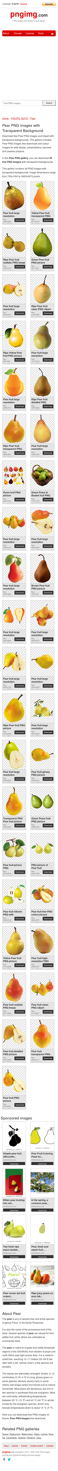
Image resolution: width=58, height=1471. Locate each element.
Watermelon (27, 1434)
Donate (18, 33)
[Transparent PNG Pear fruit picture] (14, 801)
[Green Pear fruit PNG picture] (42, 242)
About (6, 33)
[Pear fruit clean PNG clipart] (42, 987)
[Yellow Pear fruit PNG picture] (14, 941)
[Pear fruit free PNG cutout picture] (42, 894)
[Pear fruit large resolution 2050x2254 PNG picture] (42, 522)
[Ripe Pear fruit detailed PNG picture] (42, 382)
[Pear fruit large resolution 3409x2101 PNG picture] (14, 522)
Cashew (21, 1437)
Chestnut (31, 1437)
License (30, 33)
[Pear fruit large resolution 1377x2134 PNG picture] (42, 336)
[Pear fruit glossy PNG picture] (42, 754)
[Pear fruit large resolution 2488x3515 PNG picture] (14, 382)
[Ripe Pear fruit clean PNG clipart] (42, 289)
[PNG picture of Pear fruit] (42, 848)
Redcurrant (15, 1434)
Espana (24, 3)
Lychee (44, 1434)
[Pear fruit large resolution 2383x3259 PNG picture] (14, 755)
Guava (5, 1434)
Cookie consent (36, 1445)
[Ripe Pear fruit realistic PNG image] (14, 242)
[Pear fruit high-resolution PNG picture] (42, 941)
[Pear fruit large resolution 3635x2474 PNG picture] (14, 289)
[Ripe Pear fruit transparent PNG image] (14, 429)
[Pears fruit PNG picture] (14, 475)
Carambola (11, 1437)
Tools (41, 33)
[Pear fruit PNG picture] (14, 1081)
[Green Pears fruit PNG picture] (42, 801)
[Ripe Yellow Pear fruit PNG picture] (14, 335)
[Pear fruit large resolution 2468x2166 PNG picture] (14, 661)
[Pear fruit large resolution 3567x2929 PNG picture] (42, 708)
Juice (38, 1437)
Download (20, 220)
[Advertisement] (29, 67)
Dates (37, 1434)
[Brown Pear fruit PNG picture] (42, 568)
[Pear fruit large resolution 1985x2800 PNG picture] (14, 196)
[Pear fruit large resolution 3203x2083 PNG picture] (42, 661)
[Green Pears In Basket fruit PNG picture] (42, 475)
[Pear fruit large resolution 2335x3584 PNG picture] (14, 568)
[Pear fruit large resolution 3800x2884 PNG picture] (14, 615)
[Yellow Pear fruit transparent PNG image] (42, 196)
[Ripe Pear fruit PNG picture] (14, 708)
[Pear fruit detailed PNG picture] (14, 1034)
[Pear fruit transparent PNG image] (42, 1034)
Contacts (49, 1445)
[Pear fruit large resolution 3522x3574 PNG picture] (42, 615)
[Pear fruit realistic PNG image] (14, 987)
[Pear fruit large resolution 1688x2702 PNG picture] (42, 429)
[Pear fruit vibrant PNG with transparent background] (14, 894)
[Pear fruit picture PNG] (14, 847)
